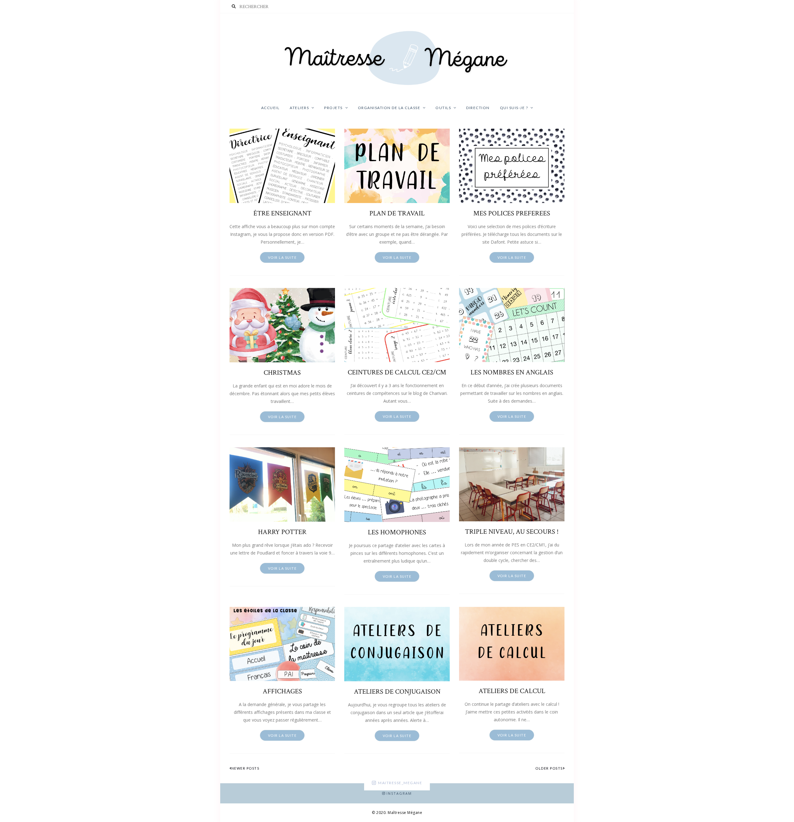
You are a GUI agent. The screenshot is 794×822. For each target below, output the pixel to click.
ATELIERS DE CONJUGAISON (397, 691)
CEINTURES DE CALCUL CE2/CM (397, 372)
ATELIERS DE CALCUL (512, 691)
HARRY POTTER (282, 532)
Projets (333, 107)
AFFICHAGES (282, 691)
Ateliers (299, 107)
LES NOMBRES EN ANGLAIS (512, 372)
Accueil (270, 107)
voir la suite (282, 257)
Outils (443, 107)
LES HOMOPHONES (397, 532)
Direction (478, 107)
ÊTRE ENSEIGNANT (282, 213)
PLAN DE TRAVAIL (397, 213)
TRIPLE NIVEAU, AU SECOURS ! (512, 532)
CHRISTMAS (282, 373)
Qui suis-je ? (514, 107)
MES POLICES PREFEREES (511, 213)
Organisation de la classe (389, 107)
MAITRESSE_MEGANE (400, 782)
